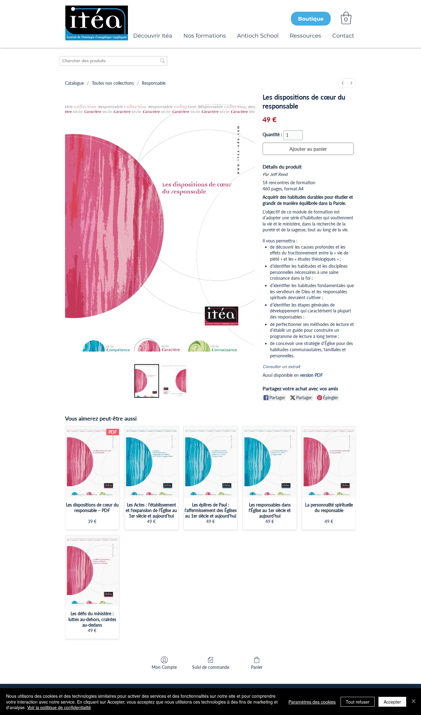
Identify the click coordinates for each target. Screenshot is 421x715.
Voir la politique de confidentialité (59, 707)
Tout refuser (358, 702)
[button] (346, 18)
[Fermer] (413, 701)
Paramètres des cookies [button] (312, 702)
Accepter (392, 702)
